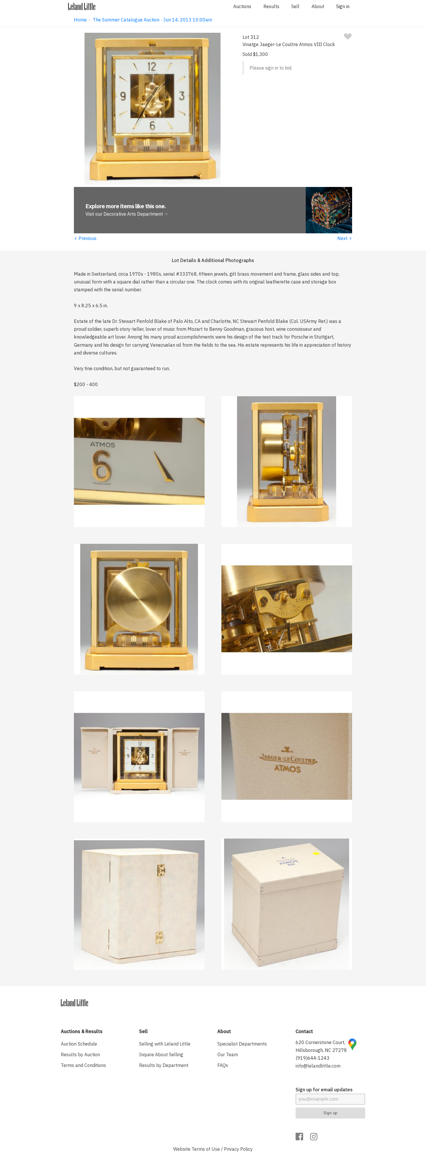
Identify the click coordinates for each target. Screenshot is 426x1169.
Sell (295, 6)
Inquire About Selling (161, 1054)
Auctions (242, 6)
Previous (85, 238)
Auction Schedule (79, 1044)
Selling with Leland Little (164, 1044)
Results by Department (163, 1065)
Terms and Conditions (83, 1065)
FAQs (222, 1065)
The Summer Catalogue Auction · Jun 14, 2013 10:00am (152, 20)
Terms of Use (206, 1149)
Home (80, 20)
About (318, 6)
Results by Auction (80, 1054)
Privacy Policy (238, 1149)
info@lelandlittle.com (318, 1066)
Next (344, 238)
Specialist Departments (242, 1044)
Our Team (227, 1054)
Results (271, 6)
